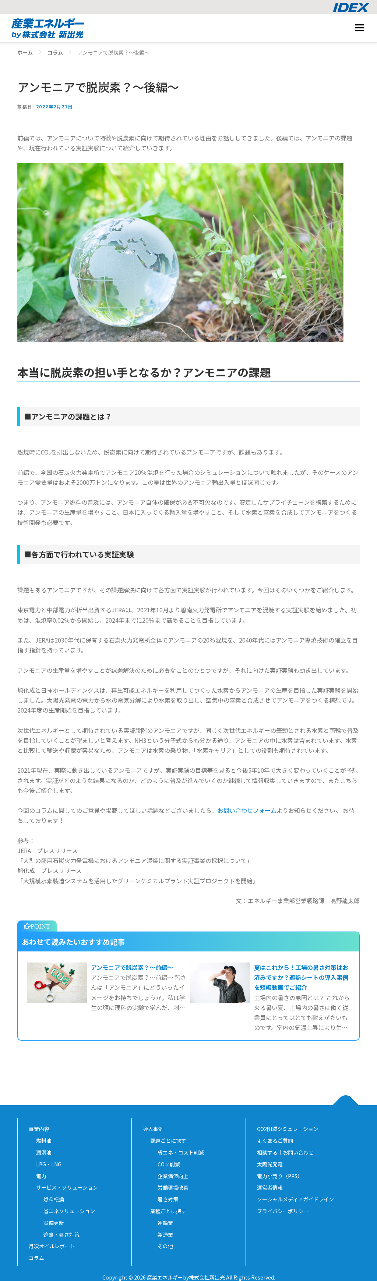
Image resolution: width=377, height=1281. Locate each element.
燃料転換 (53, 1199)
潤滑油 (44, 1152)
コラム (36, 1257)
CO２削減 (169, 1164)
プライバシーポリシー (285, 1211)
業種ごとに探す (168, 1211)
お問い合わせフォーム (247, 810)
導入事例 (153, 1128)
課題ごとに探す (168, 1140)
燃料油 (44, 1140)
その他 (165, 1246)
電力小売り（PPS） (280, 1176)
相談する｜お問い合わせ (285, 1152)
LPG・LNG (48, 1164)
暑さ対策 (168, 1199)
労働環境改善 (173, 1187)
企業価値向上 (173, 1176)
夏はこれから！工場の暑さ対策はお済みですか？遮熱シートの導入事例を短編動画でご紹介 (301, 977)
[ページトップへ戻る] (346, 1105)
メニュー (359, 27)
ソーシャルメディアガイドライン (298, 1199)
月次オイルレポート (52, 1246)
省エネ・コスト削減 (181, 1152)
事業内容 (39, 1128)
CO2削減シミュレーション (287, 1128)
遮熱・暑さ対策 (61, 1234)
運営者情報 (272, 1187)
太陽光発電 (272, 1164)
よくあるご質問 (275, 1140)
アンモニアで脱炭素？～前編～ (132, 967)
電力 (41, 1176)
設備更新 (53, 1222)
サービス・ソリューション (67, 1187)
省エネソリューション (69, 1211)
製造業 (165, 1234)
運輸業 (165, 1222)
